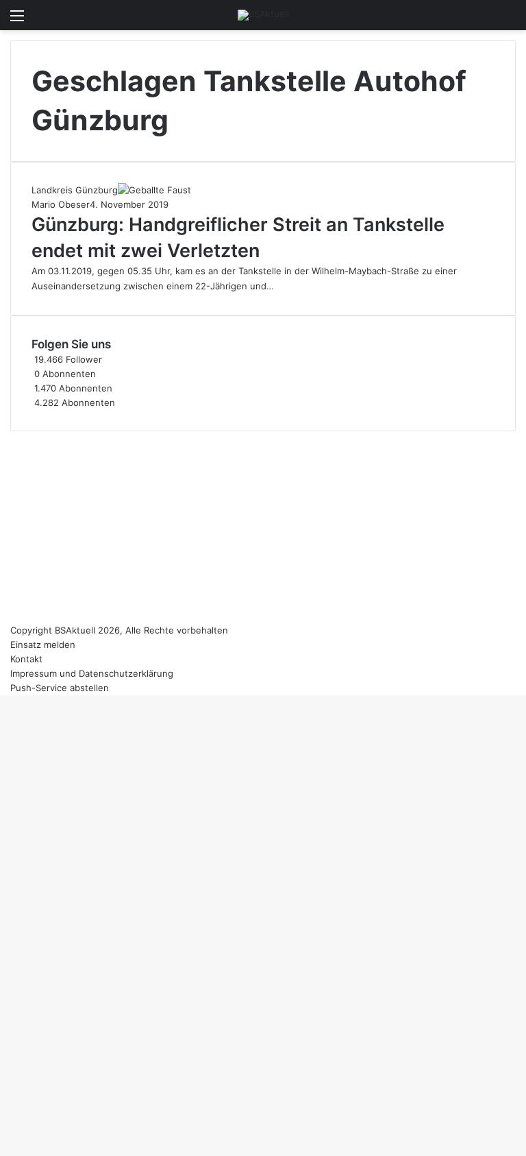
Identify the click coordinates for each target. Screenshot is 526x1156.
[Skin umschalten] (485, 20)
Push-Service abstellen (59, 687)
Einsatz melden (42, 644)
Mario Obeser (61, 204)
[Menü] (17, 20)
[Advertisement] (263, 527)
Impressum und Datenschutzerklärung (91, 673)
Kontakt (26, 658)
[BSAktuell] (263, 15)
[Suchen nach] (509, 20)
